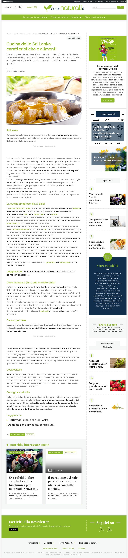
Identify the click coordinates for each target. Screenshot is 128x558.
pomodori (50, 262)
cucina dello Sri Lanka (19, 208)
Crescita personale (111, 2)
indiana (76, 208)
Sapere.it (123, 2)
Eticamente (98, 2)
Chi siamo (33, 543)
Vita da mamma (87, 2)
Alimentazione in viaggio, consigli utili (31, 424)
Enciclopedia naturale (34, 17)
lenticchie (39, 214)
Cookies (81, 548)
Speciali (75, 17)
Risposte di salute (94, 17)
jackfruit (44, 311)
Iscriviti (29, 7)
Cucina (30, 434)
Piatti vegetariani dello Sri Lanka (28, 419)
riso (26, 214)
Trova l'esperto (58, 17)
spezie (54, 214)
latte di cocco (13, 223)
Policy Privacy (68, 548)
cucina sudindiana (20, 229)
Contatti (48, 543)
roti (45, 229)
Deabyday (77, 2)
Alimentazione (17, 434)
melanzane (65, 262)
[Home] (64, 9)
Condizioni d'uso (50, 548)
